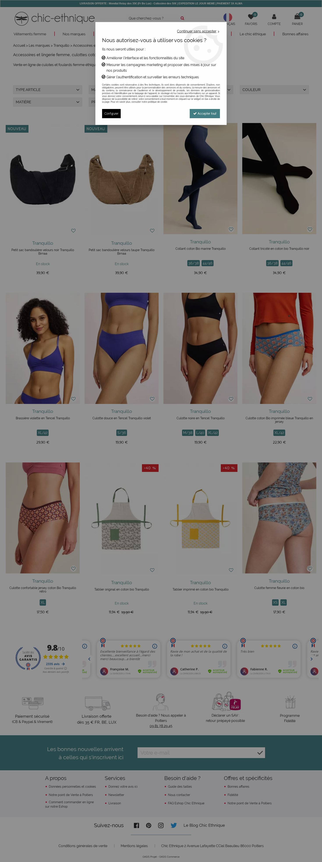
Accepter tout (206, 113)
